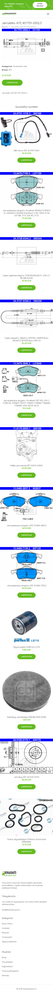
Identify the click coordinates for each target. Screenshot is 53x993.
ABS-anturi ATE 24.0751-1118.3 (26, 150)
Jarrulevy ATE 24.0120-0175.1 (26, 777)
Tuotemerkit (18, 66)
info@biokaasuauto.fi (11, 910)
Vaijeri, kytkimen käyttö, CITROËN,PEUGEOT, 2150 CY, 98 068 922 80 (26, 276)
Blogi (4, 957)
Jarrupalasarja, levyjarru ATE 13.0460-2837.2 (26, 525)
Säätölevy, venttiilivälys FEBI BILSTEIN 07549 (26, 717)
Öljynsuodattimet (9, 941)
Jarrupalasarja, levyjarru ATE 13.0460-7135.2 (26, 585)
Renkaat (5, 932)
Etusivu (5, 27)
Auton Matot (7, 923)
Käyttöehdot (7, 966)
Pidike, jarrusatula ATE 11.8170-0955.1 (26, 465)
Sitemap (5, 975)
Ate (25, 66)
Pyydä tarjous (39, 5)
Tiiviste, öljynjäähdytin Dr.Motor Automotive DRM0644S (26, 840)
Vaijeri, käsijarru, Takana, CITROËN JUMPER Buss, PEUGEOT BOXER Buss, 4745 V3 (27, 339)
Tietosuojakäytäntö (10, 971)
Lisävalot (6, 928)
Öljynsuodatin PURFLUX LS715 (26, 647)
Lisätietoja (12, 82)
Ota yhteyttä (7, 962)
